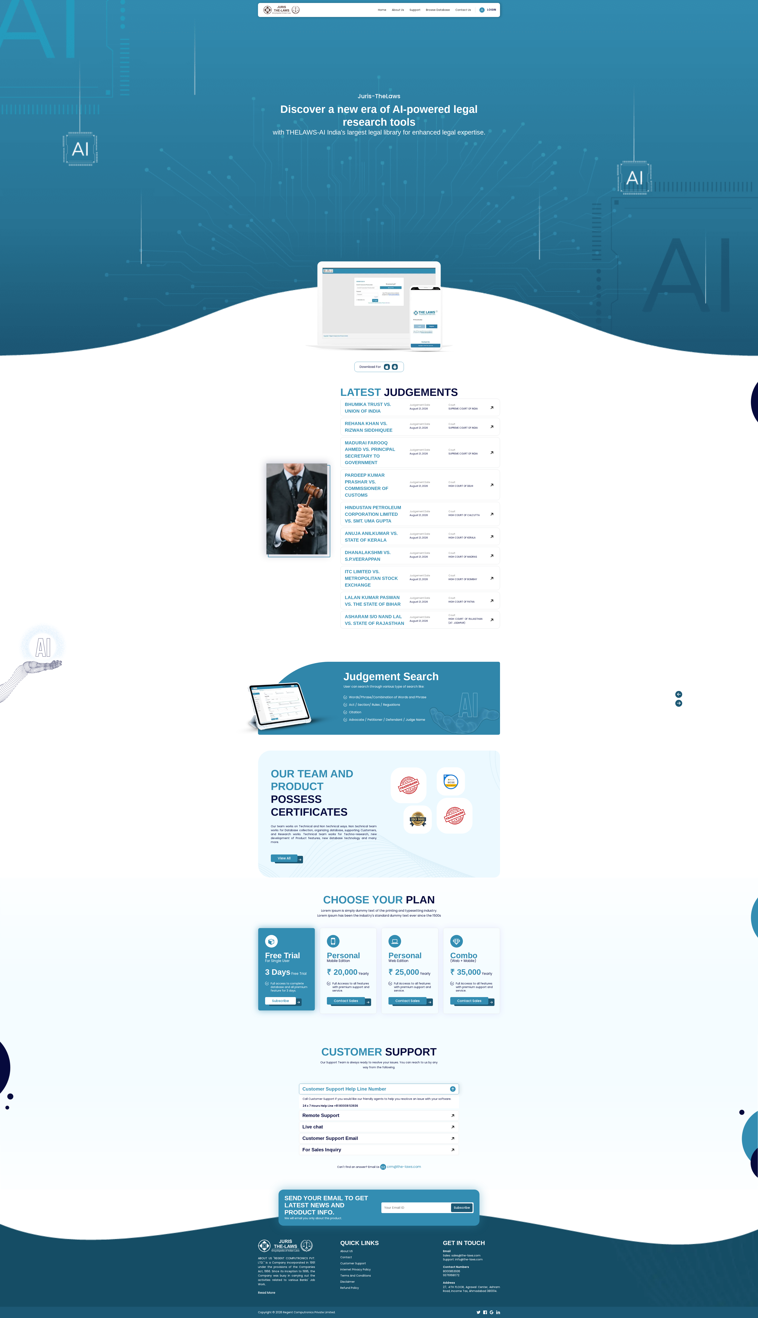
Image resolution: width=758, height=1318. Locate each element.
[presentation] (678, 705)
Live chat (312, 1155)
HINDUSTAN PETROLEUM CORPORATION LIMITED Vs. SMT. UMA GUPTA (373, 514)
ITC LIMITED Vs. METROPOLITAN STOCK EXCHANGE (371, 578)
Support (415, 10)
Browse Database (438, 10)
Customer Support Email (330, 1167)
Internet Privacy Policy (355, 1298)
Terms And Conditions (355, 1304)
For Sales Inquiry (321, 1178)
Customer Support (353, 1292)
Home (382, 10)
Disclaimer (347, 1310)
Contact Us (463, 10)
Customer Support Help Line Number (344, 1117)
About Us (398, 10)
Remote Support (320, 1144)
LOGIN (491, 10)
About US (346, 1280)
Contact (346, 1286)
